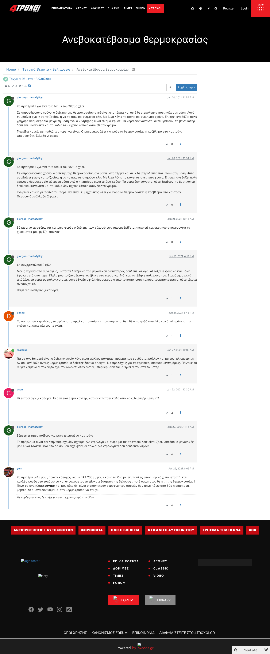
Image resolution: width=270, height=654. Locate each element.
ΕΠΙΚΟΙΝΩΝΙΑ (143, 633)
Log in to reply (186, 87)
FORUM (119, 582)
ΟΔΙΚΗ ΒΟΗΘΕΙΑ (125, 530)
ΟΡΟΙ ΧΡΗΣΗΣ (75, 633)
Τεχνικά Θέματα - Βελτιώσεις (30, 78)
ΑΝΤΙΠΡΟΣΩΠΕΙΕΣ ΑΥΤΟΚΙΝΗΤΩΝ (43, 530)
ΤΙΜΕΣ (118, 575)
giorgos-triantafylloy (30, 97)
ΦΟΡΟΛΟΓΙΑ (92, 530)
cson (20, 389)
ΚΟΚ (252, 530)
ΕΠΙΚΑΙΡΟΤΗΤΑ (126, 561)
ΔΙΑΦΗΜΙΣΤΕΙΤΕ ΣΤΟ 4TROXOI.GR (187, 633)
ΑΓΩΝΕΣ (160, 561)
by (126, 648)
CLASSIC (161, 568)
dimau (20, 312)
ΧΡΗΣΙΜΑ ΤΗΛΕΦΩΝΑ (221, 530)
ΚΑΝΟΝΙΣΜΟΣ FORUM (110, 633)
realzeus (22, 349)
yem (19, 468)
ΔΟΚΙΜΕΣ (121, 568)
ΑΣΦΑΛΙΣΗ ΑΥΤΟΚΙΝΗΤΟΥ (171, 530)
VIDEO (158, 575)
